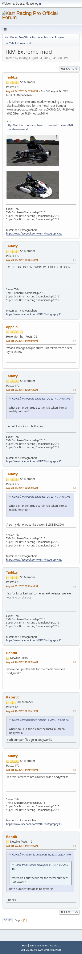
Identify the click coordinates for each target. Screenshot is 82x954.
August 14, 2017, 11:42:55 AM (22, 662)
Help (24, 945)
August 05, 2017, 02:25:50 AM (22, 487)
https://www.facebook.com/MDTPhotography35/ (34, 233)
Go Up (7, 920)
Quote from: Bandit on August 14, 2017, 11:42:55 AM (40, 719)
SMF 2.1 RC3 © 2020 (32, 950)
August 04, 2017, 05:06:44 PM (22, 259)
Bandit (11, 653)
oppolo (12, 327)
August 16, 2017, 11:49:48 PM (22, 769)
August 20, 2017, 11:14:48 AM (22, 845)
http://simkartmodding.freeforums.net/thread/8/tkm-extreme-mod (40, 127)
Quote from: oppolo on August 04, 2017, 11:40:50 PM (41, 398)
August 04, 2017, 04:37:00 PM (22, 91)
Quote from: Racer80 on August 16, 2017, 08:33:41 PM (41, 854)
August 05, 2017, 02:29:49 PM (22, 586)
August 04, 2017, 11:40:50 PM (22, 340)
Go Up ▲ (55, 945)
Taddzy (12, 77)
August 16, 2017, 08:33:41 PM (22, 711)
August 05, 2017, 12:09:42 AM (22, 389)
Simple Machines (52, 950)
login (37, 3)
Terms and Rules (39, 945)
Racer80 (12, 697)
